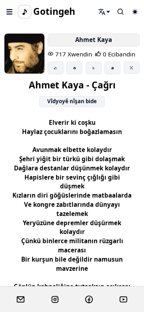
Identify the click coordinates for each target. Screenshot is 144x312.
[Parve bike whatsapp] (112, 68)
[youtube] (123, 300)
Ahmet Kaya (93, 40)
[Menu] (9, 11)
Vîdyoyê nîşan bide (72, 101)
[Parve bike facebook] (74, 68)
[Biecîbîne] (56, 68)
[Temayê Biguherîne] (135, 11)
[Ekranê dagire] (132, 68)
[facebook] (89, 300)
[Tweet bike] (94, 68)
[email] (21, 300)
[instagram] (55, 300)
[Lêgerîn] (104, 11)
